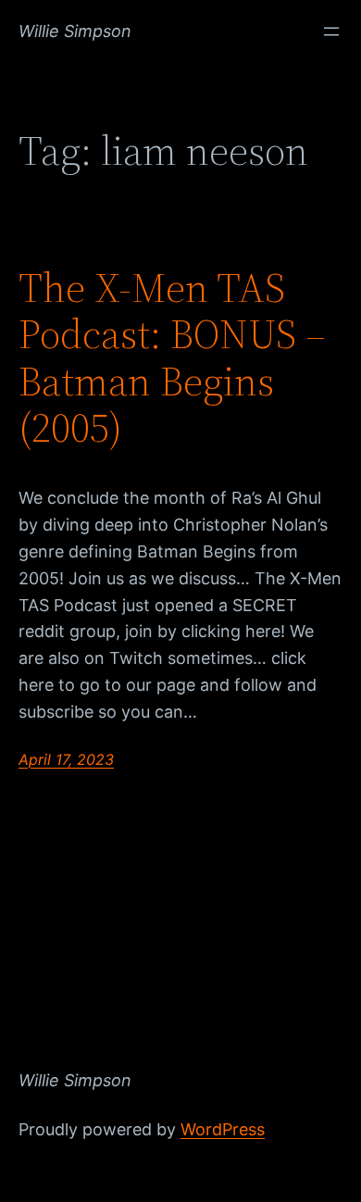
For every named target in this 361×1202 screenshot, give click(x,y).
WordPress (222, 1129)
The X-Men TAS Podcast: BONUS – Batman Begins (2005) (172, 358)
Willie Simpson (75, 31)
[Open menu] (331, 31)
